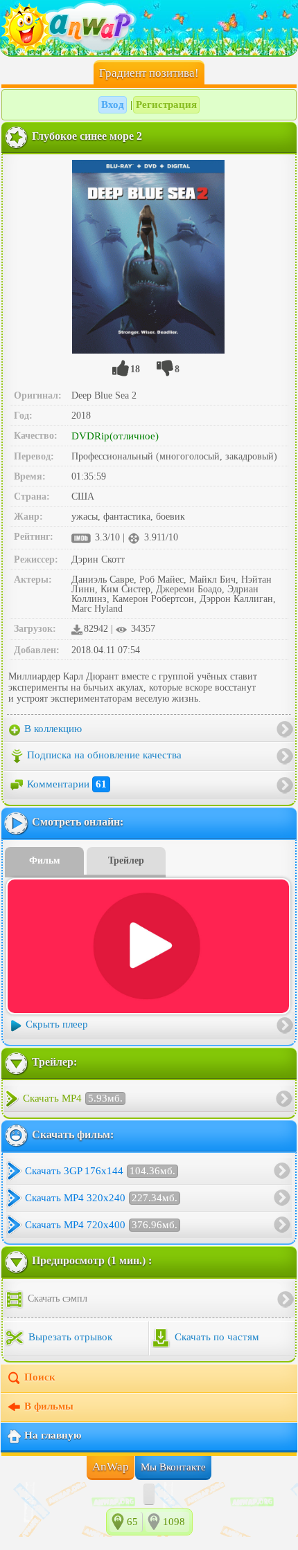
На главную (52, 1435)
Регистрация (166, 104)
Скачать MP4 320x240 (101, 1197)
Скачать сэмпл (56, 1298)
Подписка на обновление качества (104, 754)
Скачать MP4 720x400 (101, 1224)
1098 (174, 1521)
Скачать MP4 (73, 1098)
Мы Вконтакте (173, 1466)
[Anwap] (149, 27)
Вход (112, 104)
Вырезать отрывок (69, 1336)
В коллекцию (51, 728)
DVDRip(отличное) (115, 435)
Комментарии (67, 784)
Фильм (44, 860)
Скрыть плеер (57, 1024)
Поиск (39, 1377)
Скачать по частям (215, 1336)
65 (132, 1521)
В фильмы (48, 1406)
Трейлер (126, 860)
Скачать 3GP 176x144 (100, 1170)
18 (135, 369)
